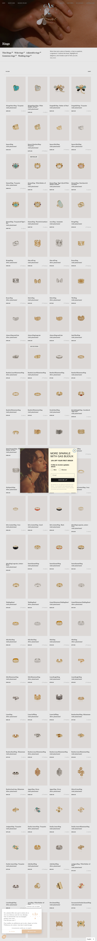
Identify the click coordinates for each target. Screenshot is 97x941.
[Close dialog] (74, 450)
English (89, 939)
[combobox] (90, 939)
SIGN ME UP (62, 480)
